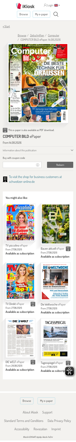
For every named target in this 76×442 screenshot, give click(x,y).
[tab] (38, 158)
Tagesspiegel (52, 363)
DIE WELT (15, 362)
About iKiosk (30, 412)
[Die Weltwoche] (55, 281)
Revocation (40, 429)
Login (50, 5)
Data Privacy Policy (59, 421)
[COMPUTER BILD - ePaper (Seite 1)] (38, 83)
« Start (6, 26)
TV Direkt (15, 304)
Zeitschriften (37, 35)
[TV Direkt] (20, 281)
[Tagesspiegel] (55, 338)
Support (47, 412)
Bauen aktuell (52, 248)
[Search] (56, 14)
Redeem (60, 164)
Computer (53, 35)
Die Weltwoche (53, 304)
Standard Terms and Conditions (23, 421)
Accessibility (21, 429)
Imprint (56, 429)
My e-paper (41, 14)
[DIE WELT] (20, 338)
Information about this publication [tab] (20, 150)
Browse (23, 14)
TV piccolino (17, 245)
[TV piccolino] (20, 222)
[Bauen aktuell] (55, 223)
